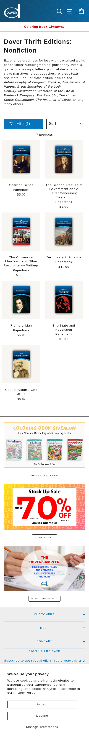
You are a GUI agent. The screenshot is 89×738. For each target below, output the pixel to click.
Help (44, 627)
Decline (42, 715)
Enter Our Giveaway (45, 476)
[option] (44, 27)
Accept (42, 704)
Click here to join (44, 599)
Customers (44, 614)
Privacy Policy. (24, 692)
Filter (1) (23, 124)
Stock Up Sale (44, 537)
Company (44, 641)
